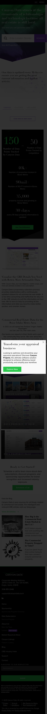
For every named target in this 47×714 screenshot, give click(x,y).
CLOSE (44, 343)
